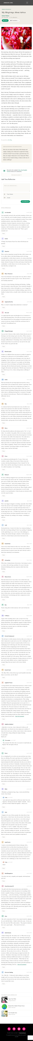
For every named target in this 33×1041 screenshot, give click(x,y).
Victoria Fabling (9, 972)
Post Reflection (25, 201)
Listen (6, 20)
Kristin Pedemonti (9, 636)
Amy (6, 916)
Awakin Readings (6, 9)
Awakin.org (8, 2)
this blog (10, 140)
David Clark (8, 670)
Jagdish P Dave (8, 682)
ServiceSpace (22, 1032)
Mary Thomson (8, 273)
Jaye (6, 812)
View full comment (19, 716)
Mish (6, 789)
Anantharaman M (9, 886)
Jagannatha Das (9, 301)
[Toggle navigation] (27, 2)
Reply (3, 233)
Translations (14, 20)
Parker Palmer (5, 15)
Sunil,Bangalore (9, 873)
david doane (8, 932)
